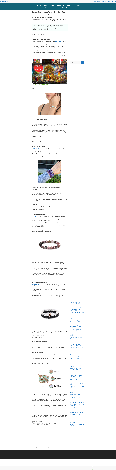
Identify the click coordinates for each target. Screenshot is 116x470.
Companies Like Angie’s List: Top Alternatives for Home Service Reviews (76, 326)
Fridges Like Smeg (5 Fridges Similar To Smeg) (40, 424)
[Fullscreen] (41, 63)
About (58, 450)
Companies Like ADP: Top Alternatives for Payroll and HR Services (76, 334)
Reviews (109, 1)
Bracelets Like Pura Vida (48, 418)
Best (112, 1)
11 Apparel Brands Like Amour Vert (76, 350)
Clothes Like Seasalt (59, 418)
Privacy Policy (43, 450)
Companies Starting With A (37, 421)
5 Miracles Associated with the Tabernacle (43, 65)
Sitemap (61, 450)
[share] (65, 65)
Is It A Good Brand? (66, 450)
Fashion (34, 422)
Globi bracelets (35, 354)
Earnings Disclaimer (53, 450)
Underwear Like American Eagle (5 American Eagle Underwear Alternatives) (76, 376)
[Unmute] (34, 63)
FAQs (115, 1)
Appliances (98, 1)
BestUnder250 (4, 1)
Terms (48, 450)
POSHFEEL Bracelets (36, 284)
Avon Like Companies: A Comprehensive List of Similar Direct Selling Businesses (77, 321)
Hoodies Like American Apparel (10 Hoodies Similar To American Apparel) (76, 391)
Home (95, 1)
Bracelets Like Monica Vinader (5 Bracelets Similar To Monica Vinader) (44, 423)
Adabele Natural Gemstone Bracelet (39, 148)
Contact (39, 450)
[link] (34, 65)
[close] (58, 466)
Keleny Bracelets (35, 216)
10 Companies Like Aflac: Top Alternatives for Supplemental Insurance (75, 317)
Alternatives (104, 1)
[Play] (32, 63)
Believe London (58, 41)
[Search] (82, 62)
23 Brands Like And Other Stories (76, 356)
